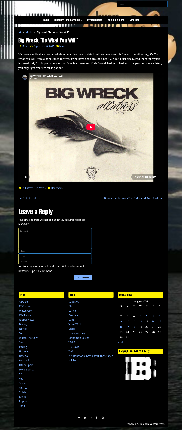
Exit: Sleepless (31, 198)
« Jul (120, 342)
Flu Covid (74, 347)
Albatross (28, 187)
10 (127, 321)
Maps (71, 329)
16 (121, 327)
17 (127, 327)
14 (153, 321)
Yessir (22, 383)
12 (140, 321)
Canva (72, 310)
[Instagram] (102, 417)
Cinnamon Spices (78, 338)
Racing (23, 347)
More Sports (26, 369)
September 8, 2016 (44, 46)
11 (133, 321)
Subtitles (73, 301)
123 (21, 374)
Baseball (24, 356)
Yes (21, 378)
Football (24, 360)
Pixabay (73, 315)
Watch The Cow (28, 338)
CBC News (25, 306)
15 (159, 321)
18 (133, 327)
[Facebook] (97, 417)
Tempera (145, 423)
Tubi (21, 333)
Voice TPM (74, 324)
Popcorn (24, 401)
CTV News (25, 315)
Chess (72, 306)
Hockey (23, 351)
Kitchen (23, 396)
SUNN (22, 392)
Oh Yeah (24, 387)
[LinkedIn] (91, 417)
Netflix (23, 329)
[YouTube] (79, 417)
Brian (25, 46)
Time (22, 405)
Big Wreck (40, 187)
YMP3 (71, 342)
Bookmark (56, 187)
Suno (71, 319)
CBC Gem (24, 301)
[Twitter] (85, 417)
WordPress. (159, 423)
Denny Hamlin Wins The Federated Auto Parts (132, 198)
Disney (23, 324)
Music (29, 32)
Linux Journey (76, 333)
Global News (26, 319)
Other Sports (27, 365)
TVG (70, 351)
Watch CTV (25, 310)
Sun (21, 342)
